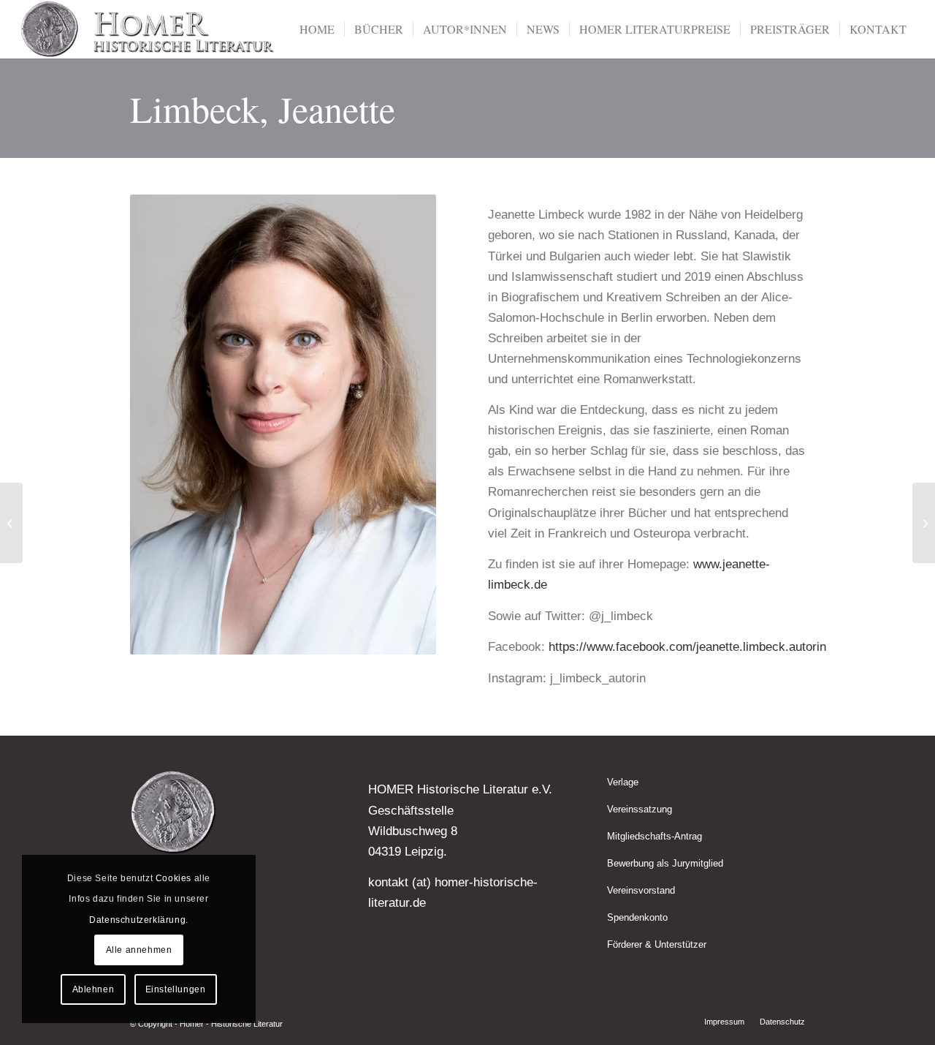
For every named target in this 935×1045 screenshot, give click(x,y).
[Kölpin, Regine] (923, 523)
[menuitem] (317, 29)
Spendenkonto (637, 917)
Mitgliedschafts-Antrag (654, 836)
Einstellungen (175, 989)
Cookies (173, 878)
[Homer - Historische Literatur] (148, 29)
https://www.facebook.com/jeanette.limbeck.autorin (687, 647)
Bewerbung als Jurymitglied (665, 863)
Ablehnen (93, 989)
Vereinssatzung (639, 809)
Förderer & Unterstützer (656, 944)
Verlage (622, 782)
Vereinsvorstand (641, 890)
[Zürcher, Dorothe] (11, 523)
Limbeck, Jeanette (262, 108)
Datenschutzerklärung (137, 920)
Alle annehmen (139, 950)
